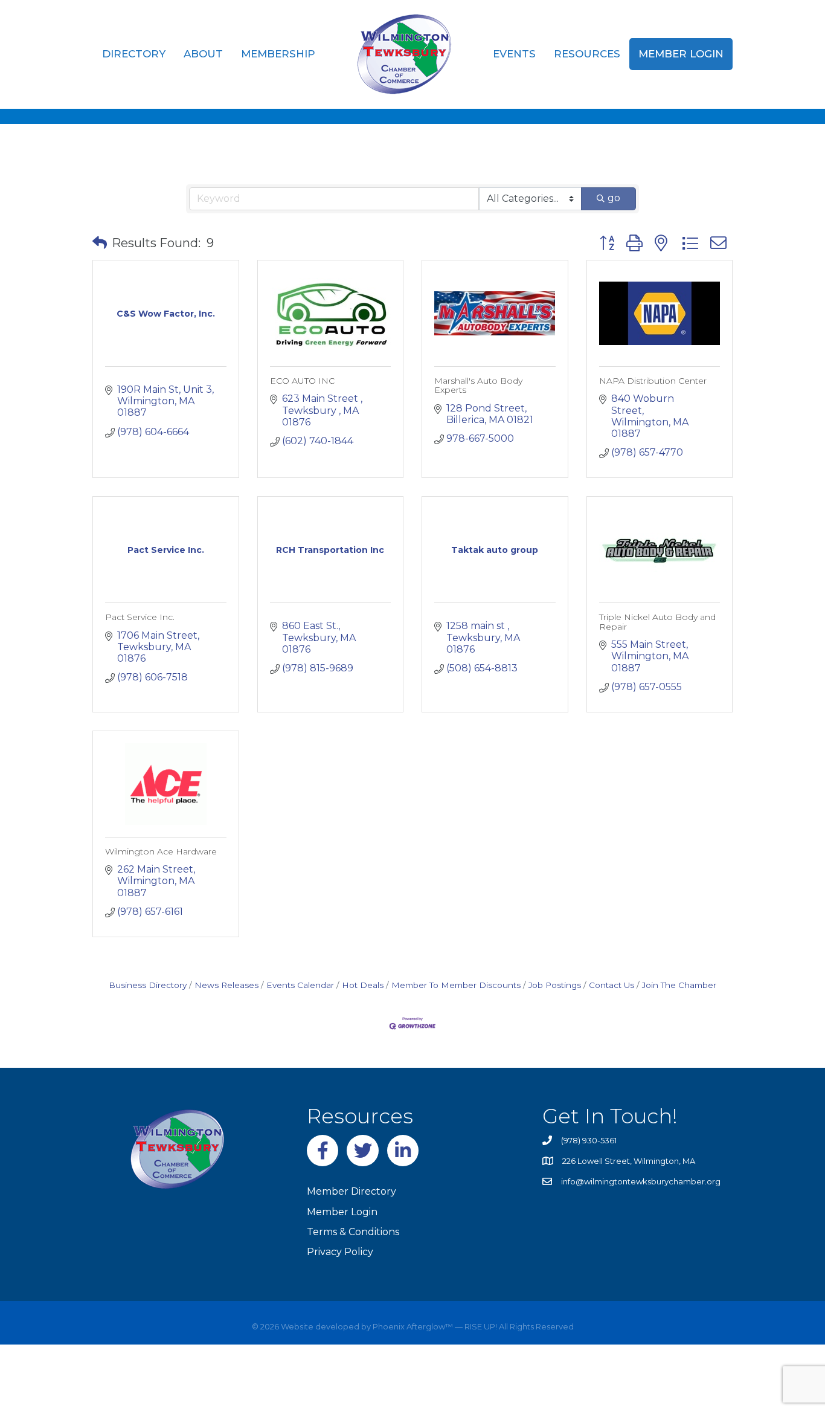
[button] (99, 243)
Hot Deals (363, 985)
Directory (133, 54)
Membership (278, 54)
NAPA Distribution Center (653, 380)
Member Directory (351, 1191)
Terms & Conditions (353, 1232)
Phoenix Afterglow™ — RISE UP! (434, 1326)
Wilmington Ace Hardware (161, 851)
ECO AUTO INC (302, 380)
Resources (587, 54)
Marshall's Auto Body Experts (478, 385)
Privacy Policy (340, 1252)
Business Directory (148, 985)
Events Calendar (300, 985)
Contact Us (611, 985)
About (203, 54)
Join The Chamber (679, 985)
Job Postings (554, 985)
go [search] (614, 198)
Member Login (681, 54)
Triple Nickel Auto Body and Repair (657, 621)
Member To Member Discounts (456, 985)
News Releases (226, 985)
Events (514, 54)
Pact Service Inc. (140, 617)
